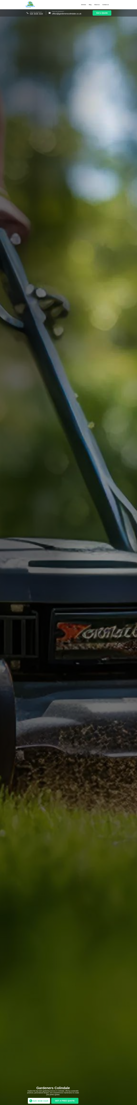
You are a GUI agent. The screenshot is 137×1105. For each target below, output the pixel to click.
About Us (97, 4)
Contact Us (105, 4)
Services (83, 4)
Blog (90, 4)
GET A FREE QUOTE (65, 1101)
